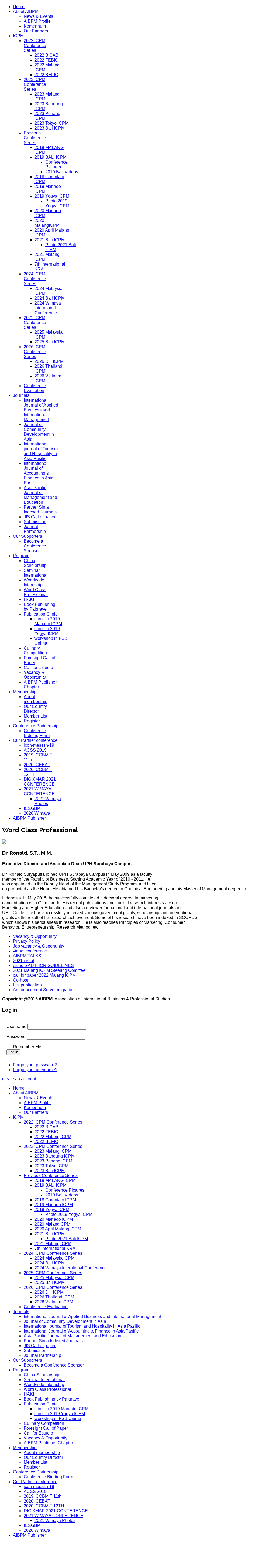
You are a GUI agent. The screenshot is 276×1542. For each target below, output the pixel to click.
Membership (25, 691)
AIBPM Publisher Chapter (48, 1442)
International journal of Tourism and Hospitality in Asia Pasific (41, 451)
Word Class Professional (36, 592)
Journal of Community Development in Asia (39, 431)
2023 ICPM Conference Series (35, 84)
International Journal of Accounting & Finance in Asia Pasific (38, 473)
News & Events (38, 16)
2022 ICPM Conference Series (35, 45)
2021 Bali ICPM (49, 240)
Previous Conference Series (35, 138)
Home (19, 6)
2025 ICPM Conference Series (35, 322)
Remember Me (27, 1046)
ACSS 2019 (35, 750)
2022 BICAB (46, 55)
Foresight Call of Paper (46, 1428)
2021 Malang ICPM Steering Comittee (49, 970)
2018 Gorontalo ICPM (55, 1200)
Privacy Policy (26, 941)
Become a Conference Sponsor (35, 546)
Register (32, 721)
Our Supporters (27, 536)
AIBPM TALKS (27, 955)
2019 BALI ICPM (50, 157)
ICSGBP (32, 808)
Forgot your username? (35, 1069)
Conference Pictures (56, 164)
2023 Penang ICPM (53, 1161)
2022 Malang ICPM (52, 1136)
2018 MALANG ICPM (54, 1180)
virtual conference (30, 951)
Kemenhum (35, 26)
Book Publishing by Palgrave (39, 606)
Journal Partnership (35, 529)
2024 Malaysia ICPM (54, 1258)
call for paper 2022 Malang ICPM (44, 975)
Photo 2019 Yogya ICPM (57, 203)
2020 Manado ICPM (53, 1219)
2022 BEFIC (46, 74)
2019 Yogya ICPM (51, 196)
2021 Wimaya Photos (47, 801)
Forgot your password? (35, 1065)
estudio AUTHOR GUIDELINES (43, 965)
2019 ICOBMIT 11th (42, 1496)
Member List (35, 716)
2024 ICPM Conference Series (35, 279)
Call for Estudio (38, 667)
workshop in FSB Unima (57, 1418)
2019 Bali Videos (61, 172)
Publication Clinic (40, 614)
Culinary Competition (35, 650)
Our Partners (36, 31)
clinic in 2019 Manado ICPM (48, 621)
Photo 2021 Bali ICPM (66, 1238)
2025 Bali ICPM (49, 342)
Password (16, 1036)
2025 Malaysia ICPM (54, 1277)
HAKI (29, 599)
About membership (35, 699)
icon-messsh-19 (39, 745)
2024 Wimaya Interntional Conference (47, 308)
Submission (35, 521)
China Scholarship (35, 563)
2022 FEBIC (46, 60)
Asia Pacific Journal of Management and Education (40, 495)
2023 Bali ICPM (49, 128)
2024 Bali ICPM (49, 298)
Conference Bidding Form (37, 733)
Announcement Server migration (44, 990)
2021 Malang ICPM (52, 1243)
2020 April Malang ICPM (57, 1229)
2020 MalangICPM (47, 223)
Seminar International (35, 572)
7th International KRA (54, 1248)
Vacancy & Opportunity (35, 674)
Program (21, 555)
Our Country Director (35, 708)
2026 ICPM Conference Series (35, 351)
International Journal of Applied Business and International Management (41, 410)
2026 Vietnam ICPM (53, 1302)
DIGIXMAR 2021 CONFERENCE (40, 781)
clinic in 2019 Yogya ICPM (47, 631)
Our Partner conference (35, 740)
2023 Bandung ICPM (54, 1156)
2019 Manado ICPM (53, 1204)
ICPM (18, 35)
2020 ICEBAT (37, 764)
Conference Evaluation (35, 388)
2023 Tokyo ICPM (51, 123)
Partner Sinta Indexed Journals (40, 509)
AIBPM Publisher (29, 818)
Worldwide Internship (34, 582)
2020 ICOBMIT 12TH (44, 1506)
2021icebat (23, 960)
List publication (27, 985)
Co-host (20, 980)
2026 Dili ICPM (49, 361)
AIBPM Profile (37, 21)
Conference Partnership (35, 725)
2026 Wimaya (37, 813)
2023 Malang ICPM (52, 1151)
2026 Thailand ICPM (54, 1297)
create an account (19, 1079)
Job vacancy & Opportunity (38, 946)
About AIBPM (26, 11)
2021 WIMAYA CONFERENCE (39, 791)
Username (16, 1026)
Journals (21, 395)
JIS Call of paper (40, 517)
